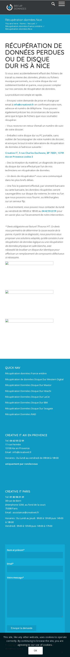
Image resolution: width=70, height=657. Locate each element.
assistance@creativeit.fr (26, 512)
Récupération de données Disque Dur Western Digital (34, 379)
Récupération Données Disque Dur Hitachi (28, 391)
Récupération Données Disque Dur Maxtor (28, 385)
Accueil (31, 23)
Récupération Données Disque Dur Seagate (29, 408)
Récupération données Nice (23, 20)
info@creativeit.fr (22, 452)
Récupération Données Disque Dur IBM (26, 402)
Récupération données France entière (23, 26)
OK (35, 650)
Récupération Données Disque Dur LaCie (27, 396)
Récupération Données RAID (20, 414)
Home (23, 23)
